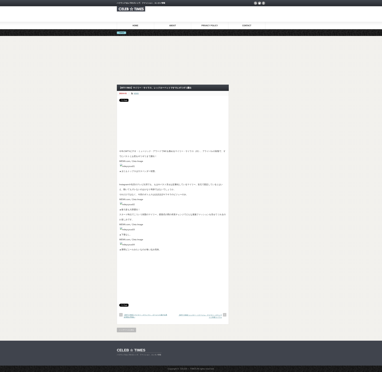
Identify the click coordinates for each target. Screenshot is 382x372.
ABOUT (172, 25)
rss (255, 3)
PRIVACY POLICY (209, 25)
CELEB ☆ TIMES (131, 350)
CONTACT (246, 25)
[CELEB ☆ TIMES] (131, 10)
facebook (263, 3)
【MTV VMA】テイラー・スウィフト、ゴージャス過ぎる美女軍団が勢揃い (145, 316)
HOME (135, 25)
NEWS (136, 93)
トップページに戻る (126, 330)
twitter (259, 3)
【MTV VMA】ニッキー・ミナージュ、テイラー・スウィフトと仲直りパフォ (200, 316)
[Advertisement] (191, 60)
